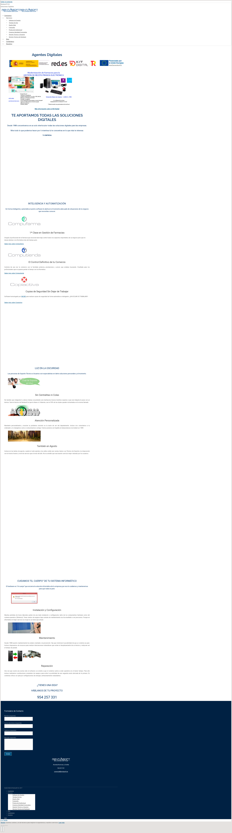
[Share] (3, 825)
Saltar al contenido (6, 2)
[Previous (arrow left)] (1, 829)
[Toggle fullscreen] (5, 825)
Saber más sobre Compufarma (14, 244)
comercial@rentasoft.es (61, 771)
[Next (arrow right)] (3, 829)
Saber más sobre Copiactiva (13, 302)
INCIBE (23, 296)
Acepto (3, 822)
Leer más (62, 822)
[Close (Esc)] (1, 825)
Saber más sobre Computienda (14, 273)
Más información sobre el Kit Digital (47, 109)
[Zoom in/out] (7, 825)
